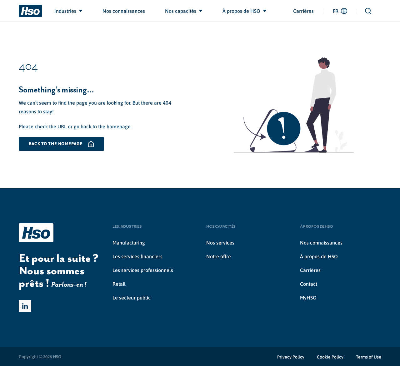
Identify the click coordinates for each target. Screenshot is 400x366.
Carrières (303, 11)
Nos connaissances (321, 242)
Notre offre (218, 256)
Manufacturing (128, 242)
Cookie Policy (330, 356)
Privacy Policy (290, 356)
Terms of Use (368, 356)
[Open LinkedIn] (25, 306)
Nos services (220, 242)
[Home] (30, 11)
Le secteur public (131, 297)
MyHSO (308, 297)
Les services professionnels (142, 270)
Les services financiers (137, 256)
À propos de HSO (319, 256)
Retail (119, 284)
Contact (308, 284)
